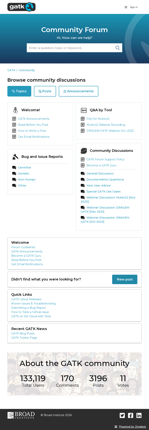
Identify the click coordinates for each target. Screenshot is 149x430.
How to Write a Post (32, 131)
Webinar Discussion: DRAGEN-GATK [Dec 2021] (105, 209)
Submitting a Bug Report (28, 307)
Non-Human (27, 179)
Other (22, 185)
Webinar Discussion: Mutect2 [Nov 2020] (108, 199)
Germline (24, 167)
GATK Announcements (33, 119)
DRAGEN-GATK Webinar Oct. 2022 (110, 131)
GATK (11, 70)
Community (27, 70)
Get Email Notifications (33, 136)
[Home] (21, 7)
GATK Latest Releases (26, 299)
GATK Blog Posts (23, 333)
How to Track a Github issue (30, 312)
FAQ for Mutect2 (98, 119)
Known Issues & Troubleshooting (33, 303)
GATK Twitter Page (24, 337)
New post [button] (125, 279)
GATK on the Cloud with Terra (31, 316)
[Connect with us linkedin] (139, 415)
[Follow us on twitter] (122, 415)
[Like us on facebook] (130, 415)
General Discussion (100, 173)
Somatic (23, 173)
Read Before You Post (33, 125)
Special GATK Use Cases (104, 191)
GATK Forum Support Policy (106, 159)
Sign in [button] (134, 7)
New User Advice (99, 185)
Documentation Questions (105, 179)
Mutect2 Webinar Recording (106, 125)
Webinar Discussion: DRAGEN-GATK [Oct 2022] (105, 219)
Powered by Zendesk (132, 426)
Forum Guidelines (23, 247)
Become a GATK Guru (101, 165)
